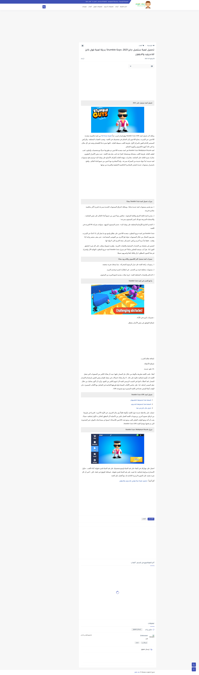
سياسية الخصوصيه (113, 1)
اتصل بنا (94, 1)
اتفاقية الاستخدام (102, 1)
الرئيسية (149, 45)
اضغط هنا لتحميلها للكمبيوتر (141, 400)
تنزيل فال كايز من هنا (143, 408)
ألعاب (90, 7)
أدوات (116, 7)
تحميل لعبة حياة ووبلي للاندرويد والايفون (133, 481)
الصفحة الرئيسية (123, 1)
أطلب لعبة (88, 1)
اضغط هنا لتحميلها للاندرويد (141, 404)
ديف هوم (137, 672)
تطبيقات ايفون (97, 7)
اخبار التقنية (123, 7)
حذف (137, 642)
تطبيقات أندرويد (108, 7)
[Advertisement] (99, 26)
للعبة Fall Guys (106, 136)
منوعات (84, 7)
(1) (82, 59)
